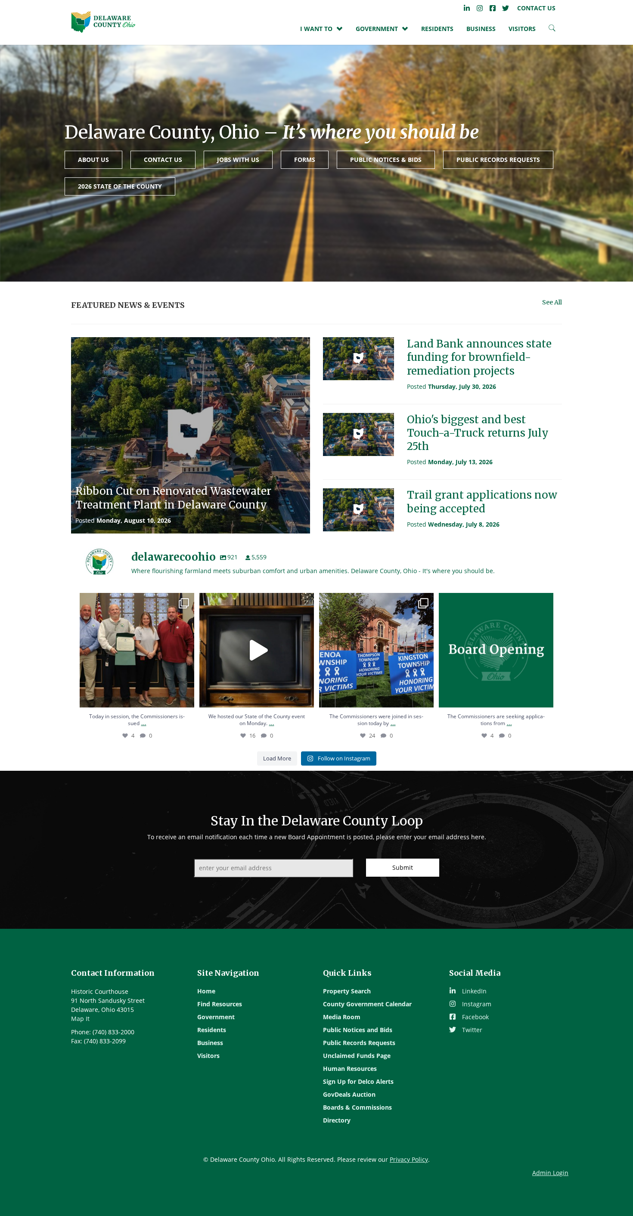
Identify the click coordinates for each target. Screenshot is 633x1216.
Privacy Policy (409, 1159)
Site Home (103, 21)
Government (216, 1017)
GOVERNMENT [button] (377, 29)
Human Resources (350, 1068)
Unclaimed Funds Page (357, 1056)
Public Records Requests (359, 1043)
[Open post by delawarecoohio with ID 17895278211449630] (137, 650)
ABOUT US (93, 159)
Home (206, 991)
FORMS (304, 159)
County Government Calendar (367, 1004)
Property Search (347, 991)
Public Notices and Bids (357, 1030)
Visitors (208, 1056)
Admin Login (550, 1173)
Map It (80, 1018)
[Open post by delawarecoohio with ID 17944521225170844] (376, 650)
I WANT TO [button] (316, 29)
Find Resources (219, 1004)
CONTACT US (163, 159)
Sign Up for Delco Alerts (358, 1081)
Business (210, 1043)
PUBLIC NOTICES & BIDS (386, 159)
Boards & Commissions (357, 1107)
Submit (402, 867)
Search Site (552, 30)
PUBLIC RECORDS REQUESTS (498, 159)
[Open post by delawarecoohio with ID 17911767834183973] (496, 650)
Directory (337, 1120)
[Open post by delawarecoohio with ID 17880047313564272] (256, 650)
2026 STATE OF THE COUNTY (120, 186)
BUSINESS (481, 29)
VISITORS (522, 29)
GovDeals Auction (349, 1094)
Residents (437, 29)
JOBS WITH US (238, 159)
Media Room (341, 1017)
